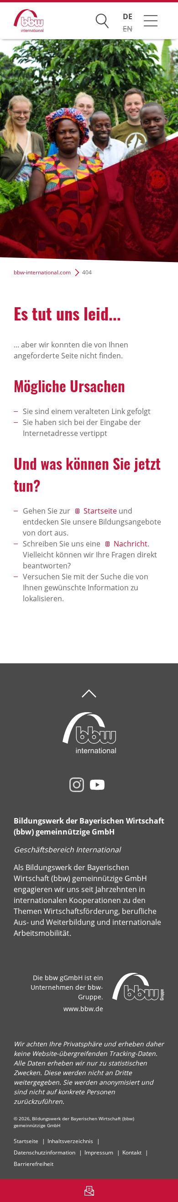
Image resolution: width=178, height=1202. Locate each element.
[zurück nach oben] (89, 693)
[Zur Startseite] (21, 20)
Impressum (98, 1152)
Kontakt (131, 1152)
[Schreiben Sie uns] (89, 1190)
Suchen (102, 19)
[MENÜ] (150, 20)
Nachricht (130, 544)
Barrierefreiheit (33, 1164)
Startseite (100, 511)
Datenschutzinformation (44, 1152)
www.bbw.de (83, 1008)
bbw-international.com (42, 272)
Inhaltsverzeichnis (70, 1141)
